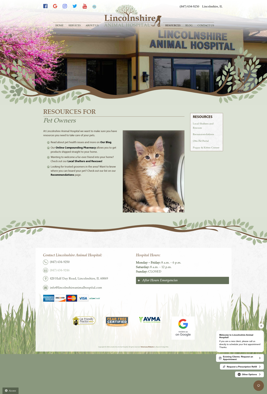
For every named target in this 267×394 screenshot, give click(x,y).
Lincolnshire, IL (212, 6)
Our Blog (105, 142)
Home (59, 25)
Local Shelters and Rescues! (85, 161)
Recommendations (62, 174)
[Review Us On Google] (183, 328)
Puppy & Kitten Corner (206, 147)
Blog (189, 25)
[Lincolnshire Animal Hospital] (133, 15)
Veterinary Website (147, 347)
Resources (172, 25)
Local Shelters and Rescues (203, 125)
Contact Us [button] (205, 25)
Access (12, 390)
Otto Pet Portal (201, 141)
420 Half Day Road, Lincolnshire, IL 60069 (79, 278)
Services (74, 25)
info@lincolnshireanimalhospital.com (76, 287)
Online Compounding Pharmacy (76, 147)
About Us (92, 25)
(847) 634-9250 (189, 6)
